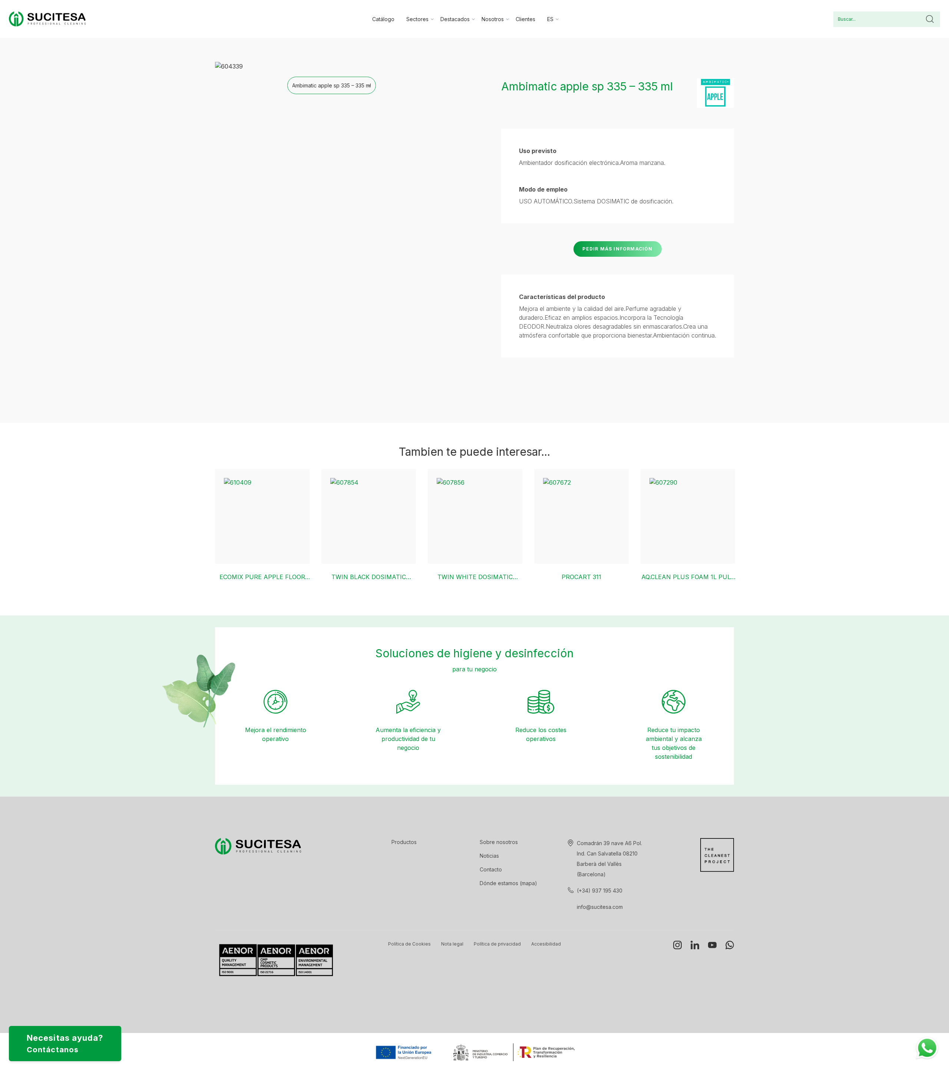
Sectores (417, 19)
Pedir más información (617, 249)
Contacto (491, 869)
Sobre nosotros (499, 842)
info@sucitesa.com (600, 907)
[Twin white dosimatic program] (475, 516)
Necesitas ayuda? (65, 1043)
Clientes (525, 19)
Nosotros (493, 19)
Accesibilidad (546, 944)
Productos (404, 842)
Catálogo (383, 19)
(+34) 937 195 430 (599, 890)
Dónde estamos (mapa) (508, 883)
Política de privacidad (497, 944)
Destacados (455, 19)
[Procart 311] (581, 516)
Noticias (489, 856)
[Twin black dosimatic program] (368, 516)
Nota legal (452, 944)
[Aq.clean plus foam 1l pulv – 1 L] (688, 516)
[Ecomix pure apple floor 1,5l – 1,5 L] (262, 516)
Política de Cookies (409, 944)
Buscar (930, 19)
